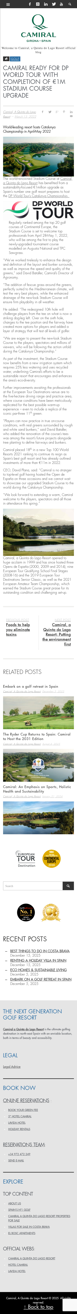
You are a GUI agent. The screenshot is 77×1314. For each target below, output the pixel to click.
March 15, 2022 (25, 116)
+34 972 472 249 (19, 1154)
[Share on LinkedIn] (71, 112)
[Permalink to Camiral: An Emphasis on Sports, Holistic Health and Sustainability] (38, 817)
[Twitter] (53, 4)
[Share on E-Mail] (71, 116)
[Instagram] (38, 4)
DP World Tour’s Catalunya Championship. (38, 196)
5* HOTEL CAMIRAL (19, 1116)
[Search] (8, 4)
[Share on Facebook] (42, 112)
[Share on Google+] (57, 112)
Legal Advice (12, 1066)
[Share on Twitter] (50, 112)
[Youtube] (61, 4)
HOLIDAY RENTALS (19, 1129)
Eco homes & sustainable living (38, 970)
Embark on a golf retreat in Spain (30, 686)
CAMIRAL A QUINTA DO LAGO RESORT (31, 1258)
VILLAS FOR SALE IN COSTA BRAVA (29, 1227)
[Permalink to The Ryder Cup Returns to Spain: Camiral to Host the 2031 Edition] (38, 765)
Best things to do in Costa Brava (40, 951)
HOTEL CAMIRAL (18, 1265)
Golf (15, 59)
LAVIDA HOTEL (16, 1122)
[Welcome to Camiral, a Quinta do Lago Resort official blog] (38, 28)
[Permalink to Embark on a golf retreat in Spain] (38, 712)
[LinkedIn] (46, 4)
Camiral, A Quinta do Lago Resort (22, 691)
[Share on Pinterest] (64, 112)
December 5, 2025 (53, 691)
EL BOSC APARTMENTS (21, 1233)
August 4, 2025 (51, 744)
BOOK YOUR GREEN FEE (23, 1110)
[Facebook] (30, 4)
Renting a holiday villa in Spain (38, 960)
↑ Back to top (38, 1307)
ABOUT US (14, 1203)
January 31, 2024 (52, 796)
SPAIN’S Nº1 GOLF (19, 1209)
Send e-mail (16, 1160)
